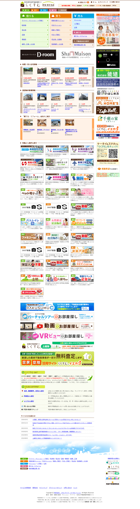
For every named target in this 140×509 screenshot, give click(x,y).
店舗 (23, 34)
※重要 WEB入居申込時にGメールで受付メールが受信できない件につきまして (57, 419)
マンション (77, 20)
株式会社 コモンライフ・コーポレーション (67, 493)
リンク (75, 487)
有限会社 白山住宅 (29, 129)
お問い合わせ (68, 487)
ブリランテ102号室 (40, 108)
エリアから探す (29, 401)
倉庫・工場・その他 (28, 44)
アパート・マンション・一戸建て (32, 20)
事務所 (24, 39)
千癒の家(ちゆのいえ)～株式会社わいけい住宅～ (71, 131)
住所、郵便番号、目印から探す (34, 391)
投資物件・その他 (57, 44)
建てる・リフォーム (80, 36)
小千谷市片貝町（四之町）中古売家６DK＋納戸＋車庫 (71, 84)
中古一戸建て (56, 34)
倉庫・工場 (73, 458)
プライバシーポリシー (55, 487)
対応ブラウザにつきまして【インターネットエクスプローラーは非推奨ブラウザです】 (59, 428)
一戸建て (77, 24)
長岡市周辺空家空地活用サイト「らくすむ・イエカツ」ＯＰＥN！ (52, 435)
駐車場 (24, 25)
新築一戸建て (56, 30)
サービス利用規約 (25, 487)
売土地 (74, 461)
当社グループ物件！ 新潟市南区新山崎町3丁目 (29, 84)
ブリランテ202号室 (54, 108)
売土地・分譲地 (57, 39)
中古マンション (57, 25)
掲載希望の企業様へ (114, 458)
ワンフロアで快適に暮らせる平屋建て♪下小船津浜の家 (43, 84)
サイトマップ (43, 487)
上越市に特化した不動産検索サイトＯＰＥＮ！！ (47, 438)
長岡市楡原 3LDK (84, 83)
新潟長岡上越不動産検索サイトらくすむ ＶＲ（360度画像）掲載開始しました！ (57, 431)
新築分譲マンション (58, 20)
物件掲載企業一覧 (80, 45)
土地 (75, 27)
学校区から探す (29, 396)
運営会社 (35, 487)
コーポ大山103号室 (26, 109)
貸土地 (24, 30)
